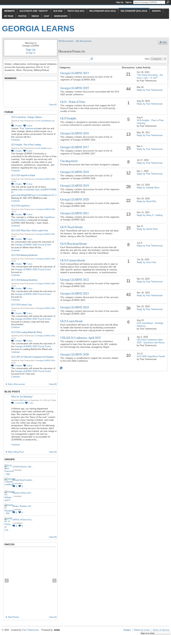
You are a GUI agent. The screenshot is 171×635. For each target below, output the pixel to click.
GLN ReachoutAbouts (73, 243)
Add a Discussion (16, 384)
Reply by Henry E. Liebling (149, 215)
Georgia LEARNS (38, 28)
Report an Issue (141, 630)
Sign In (128, 2)
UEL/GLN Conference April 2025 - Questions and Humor (150, 341)
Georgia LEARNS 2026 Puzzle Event (33, 294)
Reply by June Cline (146, 262)
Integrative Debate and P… (23, 492)
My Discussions (84, 41)
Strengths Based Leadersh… (23, 479)
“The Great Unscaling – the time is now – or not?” (150, 76)
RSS (61, 368)
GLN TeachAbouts (71, 227)
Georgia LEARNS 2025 (74, 88)
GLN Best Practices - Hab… (23, 466)
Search (167, 2)
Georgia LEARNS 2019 (74, 185)
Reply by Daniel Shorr (147, 229)
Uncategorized (68, 161)
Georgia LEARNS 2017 (74, 147)
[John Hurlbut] (25, 87)
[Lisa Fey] (17, 87)
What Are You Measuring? (22, 396)
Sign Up (119, 2)
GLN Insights (41, 148)
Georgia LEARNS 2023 (74, 293)
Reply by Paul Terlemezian (150, 90)
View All (53, 104)
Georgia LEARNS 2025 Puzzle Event (33, 244)
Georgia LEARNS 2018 (74, 171)
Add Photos (13, 617)
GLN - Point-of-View (72, 101)
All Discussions (65, 41)
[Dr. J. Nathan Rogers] (9, 87)
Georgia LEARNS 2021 (74, 213)
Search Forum (92, 58)
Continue (15, 140)
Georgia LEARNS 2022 (74, 279)
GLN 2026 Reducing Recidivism (24, 255)
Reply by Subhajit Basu (148, 187)
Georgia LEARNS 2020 (74, 199)
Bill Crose (24, 400)
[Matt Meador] (41, 87)
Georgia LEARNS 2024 (74, 307)
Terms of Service (161, 630)
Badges (127, 630)
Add (164, 42)
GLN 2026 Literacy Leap (21, 304)
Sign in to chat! (147, 633)
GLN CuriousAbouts (72, 260)
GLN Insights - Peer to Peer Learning (26, 144)
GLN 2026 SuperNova (20, 205)
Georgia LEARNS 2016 (74, 133)
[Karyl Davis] (25, 96)
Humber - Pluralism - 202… (23, 505)
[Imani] (49, 96)
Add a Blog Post (16, 452)
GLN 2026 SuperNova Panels (23, 175)
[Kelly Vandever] (41, 96)
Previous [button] (7, 581)
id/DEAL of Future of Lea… (23, 519)
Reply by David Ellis (146, 201)
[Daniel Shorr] (17, 96)
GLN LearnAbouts (43, 121)
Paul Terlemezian (28, 128)
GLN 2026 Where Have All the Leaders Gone (29, 230)
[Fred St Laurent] (9, 96)
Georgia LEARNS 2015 (74, 73)
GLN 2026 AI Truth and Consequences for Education (32, 356)
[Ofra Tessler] (49, 87)
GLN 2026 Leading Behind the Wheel (26, 332)
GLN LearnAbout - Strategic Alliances (26, 117)
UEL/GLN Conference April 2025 (80, 337)
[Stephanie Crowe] (33, 96)
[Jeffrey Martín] (33, 87)
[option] (30, 580)
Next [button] (54, 581)
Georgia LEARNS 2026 (45, 179)
